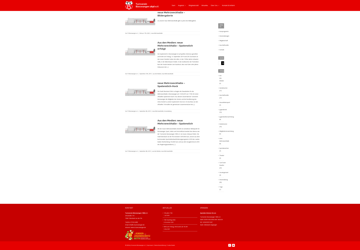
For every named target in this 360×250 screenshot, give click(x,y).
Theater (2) (221, 157)
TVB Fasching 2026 (169, 220)
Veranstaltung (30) (221, 181)
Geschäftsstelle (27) (221, 96)
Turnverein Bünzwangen (137, 245)
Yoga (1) (220, 188)
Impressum (150, 245)
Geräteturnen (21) (221, 89)
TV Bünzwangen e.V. (133, 33)
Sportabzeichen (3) (221, 149)
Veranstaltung (167, 111)
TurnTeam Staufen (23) (221, 165)
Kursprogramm (224, 31)
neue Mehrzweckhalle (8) (221, 141)
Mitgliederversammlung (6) (221, 132)
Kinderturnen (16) (221, 125)
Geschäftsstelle (224, 45)
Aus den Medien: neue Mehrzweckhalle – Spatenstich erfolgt (175, 45)
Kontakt (221, 50)
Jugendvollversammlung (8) (221, 118)
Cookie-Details (171, 245)
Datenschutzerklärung (160, 245)
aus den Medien (157, 74)
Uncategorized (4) (221, 174)
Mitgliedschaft (223, 40)
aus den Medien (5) (221, 79)
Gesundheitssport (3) (221, 103)
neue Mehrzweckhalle (157, 33)
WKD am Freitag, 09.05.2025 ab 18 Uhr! (176, 227)
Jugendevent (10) (221, 111)
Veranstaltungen (224, 36)
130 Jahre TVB (168, 213)
